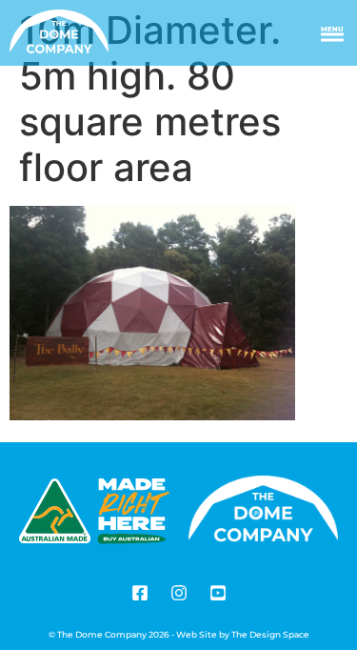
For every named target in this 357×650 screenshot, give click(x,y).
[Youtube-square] (218, 593)
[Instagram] (179, 593)
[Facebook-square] (140, 593)
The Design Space (270, 634)
